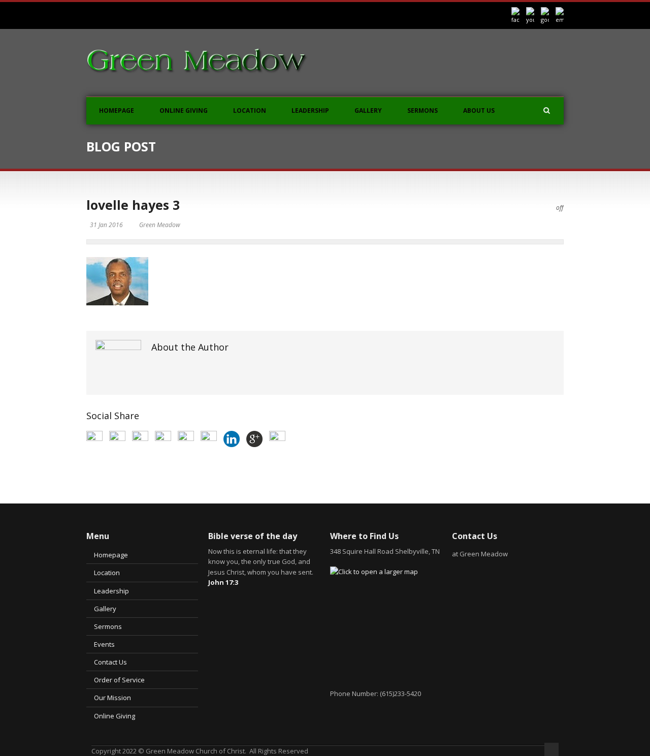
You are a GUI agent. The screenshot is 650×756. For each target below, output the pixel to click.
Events (104, 644)
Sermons (422, 110)
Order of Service (119, 679)
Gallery (368, 110)
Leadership (310, 110)
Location (249, 110)
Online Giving (183, 110)
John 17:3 (223, 582)
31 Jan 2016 (106, 224)
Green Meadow (159, 224)
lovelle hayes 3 (133, 204)
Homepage (116, 110)
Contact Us (110, 662)
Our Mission (112, 697)
